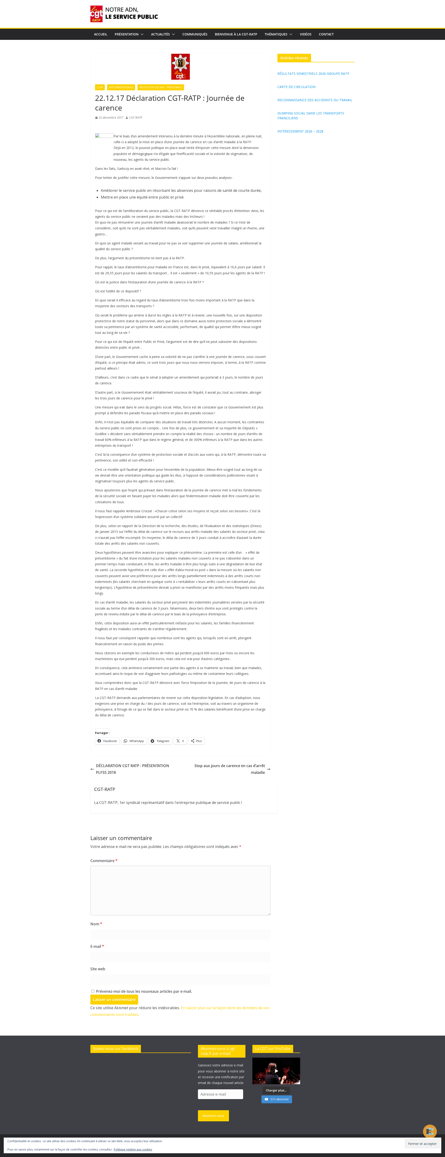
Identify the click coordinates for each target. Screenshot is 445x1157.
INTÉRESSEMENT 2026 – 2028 (300, 131)
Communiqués (194, 34)
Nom (96, 923)
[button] (141, 34)
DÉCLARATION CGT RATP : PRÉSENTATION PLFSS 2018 (132, 769)
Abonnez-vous (213, 1115)
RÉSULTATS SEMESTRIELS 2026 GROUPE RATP (313, 73)
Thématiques (276, 34)
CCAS (100, 87)
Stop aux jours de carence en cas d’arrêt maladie (229, 769)
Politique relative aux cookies (133, 1149)
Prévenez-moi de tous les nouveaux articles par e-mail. (144, 991)
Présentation (127, 34)
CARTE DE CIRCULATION (296, 87)
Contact (326, 34)
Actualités (160, 34)
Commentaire (104, 860)
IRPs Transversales (121, 87)
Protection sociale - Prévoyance (160, 87)
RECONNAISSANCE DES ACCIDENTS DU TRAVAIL (314, 100)
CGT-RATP (135, 118)
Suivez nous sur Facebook (115, 1048)
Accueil (100, 34)
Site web (97, 968)
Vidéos (306, 34)
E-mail (97, 946)
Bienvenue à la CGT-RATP (236, 34)
